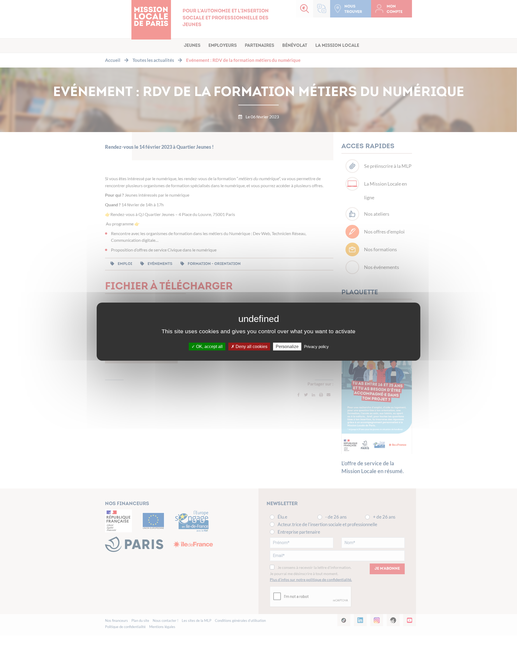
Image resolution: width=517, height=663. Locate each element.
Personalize (287, 346)
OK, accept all (209, 346)
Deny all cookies (251, 346)
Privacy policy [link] (316, 346)
